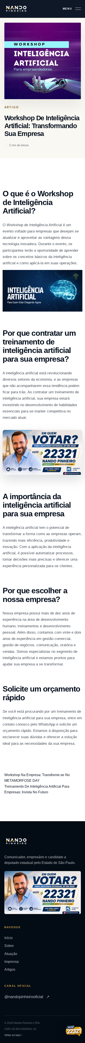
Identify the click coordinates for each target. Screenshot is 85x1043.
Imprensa (11, 961)
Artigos (9, 969)
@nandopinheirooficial (26, 997)
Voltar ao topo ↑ (13, 1035)
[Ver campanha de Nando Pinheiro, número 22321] (74, 1031)
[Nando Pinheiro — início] (16, 9)
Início (8, 938)
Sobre (9, 946)
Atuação (10, 954)
